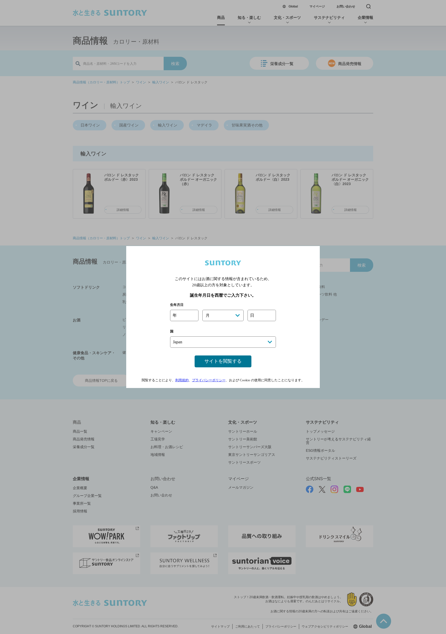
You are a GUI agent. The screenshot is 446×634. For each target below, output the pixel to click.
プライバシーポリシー (209, 380)
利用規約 (182, 380)
